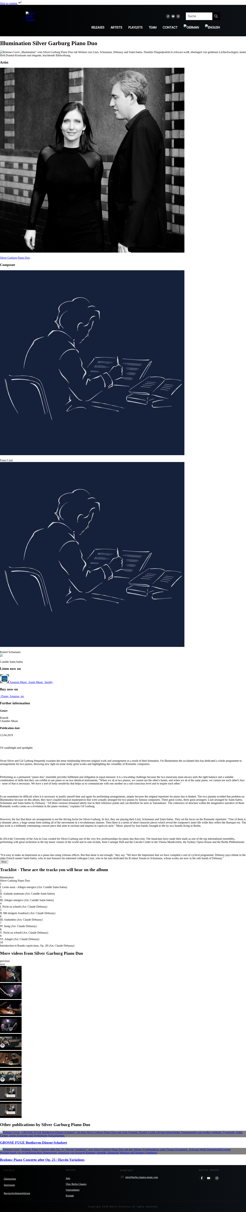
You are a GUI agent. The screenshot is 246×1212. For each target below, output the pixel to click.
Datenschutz (10, 1179)
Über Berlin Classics (76, 1184)
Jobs (68, 1178)
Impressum (9, 1185)
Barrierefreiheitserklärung (17, 1193)
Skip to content (9, 3)
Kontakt (70, 1195)
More (4, 861)
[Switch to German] (191, 27)
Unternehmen (72, 1190)
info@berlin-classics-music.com (141, 1177)
